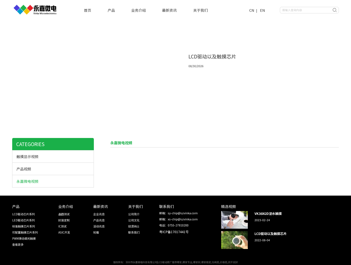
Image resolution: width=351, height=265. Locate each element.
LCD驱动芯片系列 (23, 214)
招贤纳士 (134, 226)
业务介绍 (138, 10)
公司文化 (134, 220)
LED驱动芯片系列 (23, 220)
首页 (87, 10)
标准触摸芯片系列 (23, 226)
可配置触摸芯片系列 (25, 232)
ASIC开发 (64, 232)
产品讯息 (99, 220)
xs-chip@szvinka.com (183, 219)
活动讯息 (99, 226)
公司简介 (134, 214)
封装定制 (64, 220)
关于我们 (200, 10)
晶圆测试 (64, 214)
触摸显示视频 (27, 156)
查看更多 (18, 244)
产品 (111, 10)
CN (251, 10)
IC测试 (62, 226)
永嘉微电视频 (27, 181)
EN (262, 10)
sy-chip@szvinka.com (183, 213)
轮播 (96, 232)
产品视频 (23, 168)
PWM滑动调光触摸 (24, 238)
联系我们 (134, 232)
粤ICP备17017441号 (174, 231)
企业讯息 (99, 214)
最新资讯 (169, 10)
